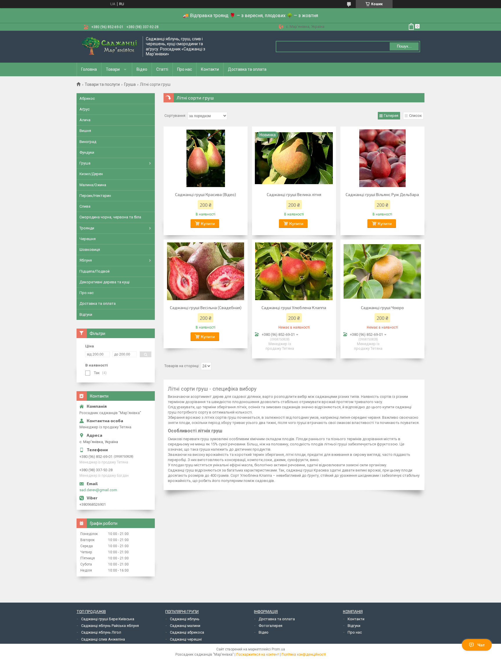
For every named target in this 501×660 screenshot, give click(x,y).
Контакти (210, 69)
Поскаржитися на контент (257, 654)
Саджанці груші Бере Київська (107, 619)
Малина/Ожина (92, 185)
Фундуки (86, 152)
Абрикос (87, 98)
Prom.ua (278, 649)
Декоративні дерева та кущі (104, 282)
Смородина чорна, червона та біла (110, 217)
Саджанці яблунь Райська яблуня (110, 625)
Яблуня (85, 260)
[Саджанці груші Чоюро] (382, 271)
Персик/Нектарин (95, 195)
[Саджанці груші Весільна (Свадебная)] (205, 271)
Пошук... (404, 46)
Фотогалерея (270, 625)
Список (415, 115)
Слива (84, 206)
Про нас (184, 69)
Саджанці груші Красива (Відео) (205, 194)
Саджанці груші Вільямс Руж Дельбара (382, 194)
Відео (142, 69)
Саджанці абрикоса (187, 632)
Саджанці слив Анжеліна (103, 639)
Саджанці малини (185, 625)
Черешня (87, 239)
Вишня (85, 130)
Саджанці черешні (186, 639)
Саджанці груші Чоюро (382, 307)
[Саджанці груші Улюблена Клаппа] (294, 271)
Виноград (87, 141)
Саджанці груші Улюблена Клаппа (294, 307)
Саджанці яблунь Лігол (101, 632)
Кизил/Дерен (91, 174)
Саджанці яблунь (184, 619)
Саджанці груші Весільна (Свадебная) (206, 307)
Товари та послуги (102, 84)
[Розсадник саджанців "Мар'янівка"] (110, 47)
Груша (130, 84)
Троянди (86, 228)
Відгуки (85, 314)
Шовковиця (89, 249)
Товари (113, 69)
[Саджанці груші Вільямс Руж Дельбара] (382, 158)
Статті (162, 69)
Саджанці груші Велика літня (294, 194)
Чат (481, 645)
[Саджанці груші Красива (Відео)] (205, 158)
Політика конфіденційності (304, 654)
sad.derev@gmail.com (98, 490)
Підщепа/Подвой (94, 271)
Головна (89, 69)
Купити (208, 223)
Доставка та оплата (247, 69)
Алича (84, 120)
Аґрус (84, 109)
